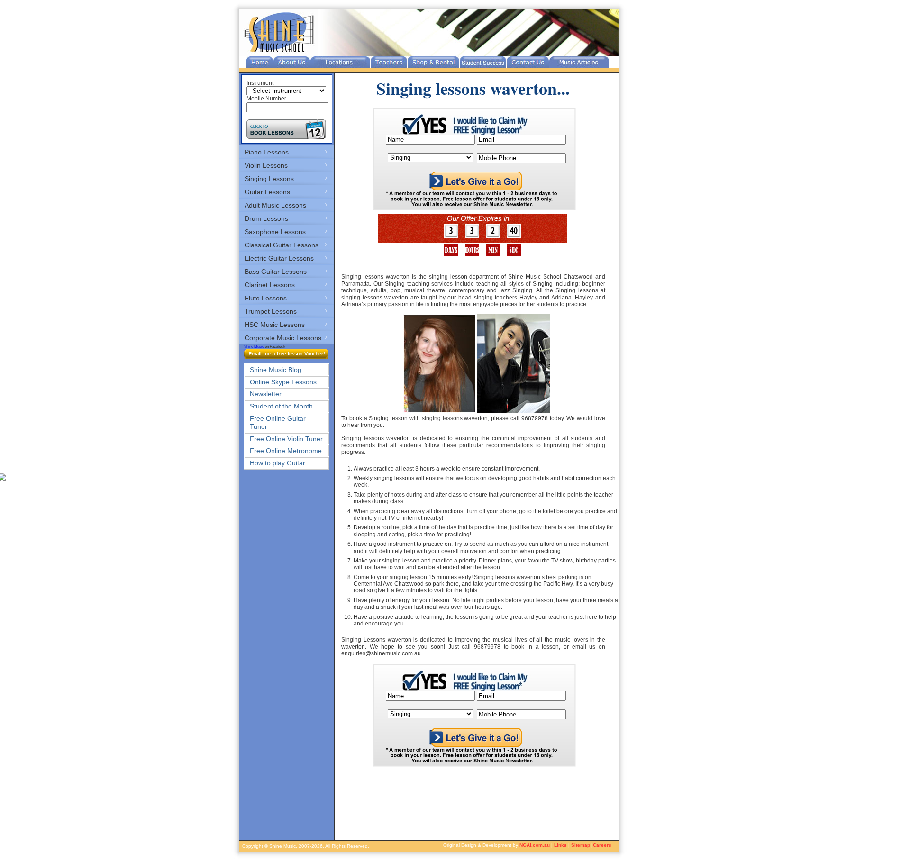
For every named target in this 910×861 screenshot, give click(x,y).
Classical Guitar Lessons (281, 245)
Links (560, 845)
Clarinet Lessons (270, 285)
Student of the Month (281, 406)
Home (259, 62)
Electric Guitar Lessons (279, 258)
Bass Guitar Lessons (276, 271)
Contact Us (528, 62)
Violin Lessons (266, 165)
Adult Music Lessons (275, 205)
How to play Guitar (277, 463)
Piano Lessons (267, 152)
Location (340, 62)
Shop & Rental (433, 62)
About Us (291, 62)
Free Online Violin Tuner (286, 439)
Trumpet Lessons (271, 311)
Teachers (389, 62)
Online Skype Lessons (283, 382)
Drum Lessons (266, 218)
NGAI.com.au (534, 845)
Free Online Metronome (286, 450)
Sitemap (580, 845)
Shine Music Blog (275, 369)
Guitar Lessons (267, 192)
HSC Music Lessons (275, 324)
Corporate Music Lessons (283, 338)
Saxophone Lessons (275, 232)
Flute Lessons (266, 298)
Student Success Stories (483, 62)
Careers (602, 845)
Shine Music (254, 346)
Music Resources (579, 62)
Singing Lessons (269, 178)
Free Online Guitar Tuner (278, 422)
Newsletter (266, 394)
